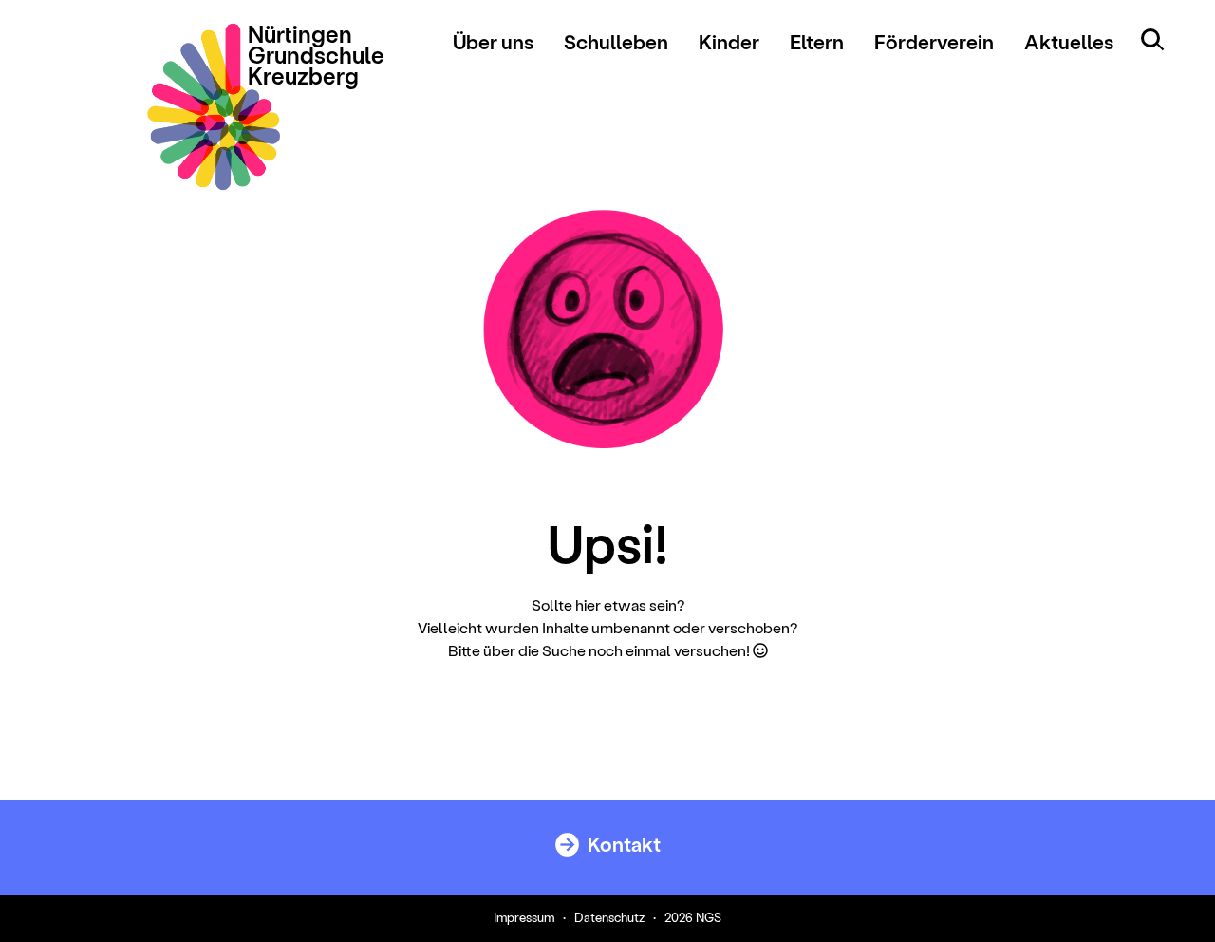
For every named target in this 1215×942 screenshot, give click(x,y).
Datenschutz (609, 917)
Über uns (493, 41)
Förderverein (934, 41)
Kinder (729, 41)
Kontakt (622, 844)
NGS (708, 917)
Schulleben (616, 41)
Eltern (817, 41)
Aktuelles (1068, 41)
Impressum (524, 917)
